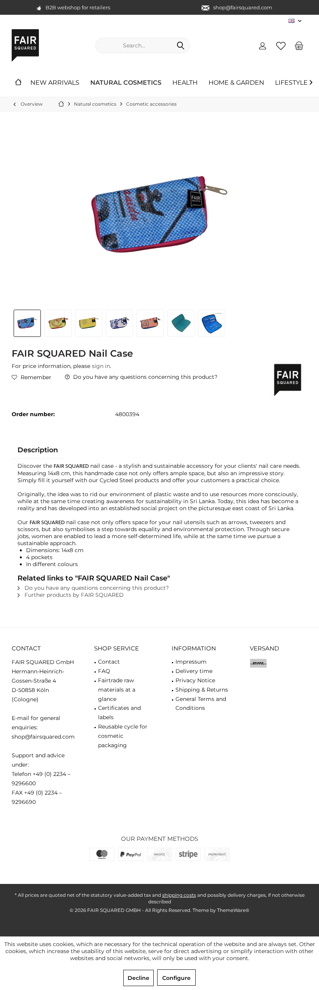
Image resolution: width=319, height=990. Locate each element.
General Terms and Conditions (200, 703)
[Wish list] (281, 45)
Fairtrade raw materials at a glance (116, 689)
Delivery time (193, 671)
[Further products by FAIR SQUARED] (287, 380)
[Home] (18, 83)
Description (38, 450)
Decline (138, 977)
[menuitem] (299, 45)
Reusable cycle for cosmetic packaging (122, 736)
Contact (109, 661)
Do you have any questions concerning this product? (144, 376)
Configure (176, 977)
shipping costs (179, 895)
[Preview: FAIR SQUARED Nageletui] (27, 323)
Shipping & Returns (201, 689)
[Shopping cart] (299, 45)
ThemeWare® (233, 910)
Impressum (191, 661)
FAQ (104, 671)
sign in (101, 366)
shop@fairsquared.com (242, 7)
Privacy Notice (195, 680)
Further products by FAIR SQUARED (73, 594)
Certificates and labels (119, 712)
